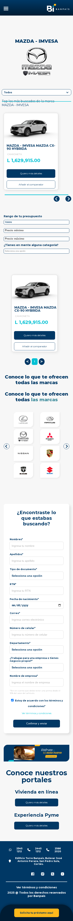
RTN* (13, 584)
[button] (7, 446)
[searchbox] (37, 251)
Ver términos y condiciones (36, 713)
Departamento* (20, 643)
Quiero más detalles (31, 173)
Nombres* (16, 539)
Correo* (15, 613)
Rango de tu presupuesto (23, 216)
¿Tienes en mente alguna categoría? (31, 245)
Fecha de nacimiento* (24, 599)
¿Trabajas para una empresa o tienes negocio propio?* (34, 659)
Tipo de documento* (23, 569)
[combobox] (36, 251)
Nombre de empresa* (24, 675)
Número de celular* (22, 628)
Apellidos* (16, 554)
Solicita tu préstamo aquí (36, 912)
